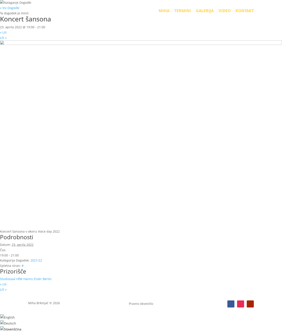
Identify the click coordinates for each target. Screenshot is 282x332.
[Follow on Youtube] (250, 303)
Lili (3, 32)
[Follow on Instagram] (240, 303)
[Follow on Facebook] (230, 303)
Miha (164, 10)
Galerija (205, 10)
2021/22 (36, 260)
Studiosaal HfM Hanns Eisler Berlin (26, 279)
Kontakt (245, 10)
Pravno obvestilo (141, 304)
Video (225, 10)
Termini (182, 10)
